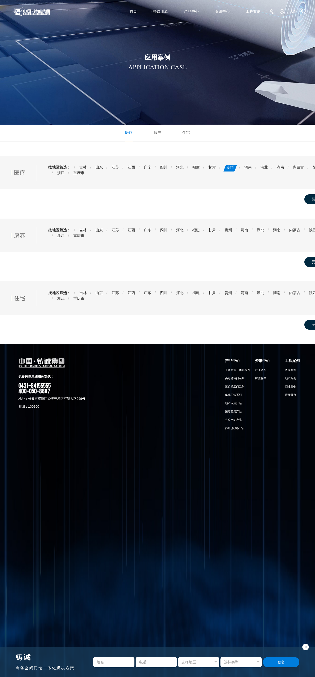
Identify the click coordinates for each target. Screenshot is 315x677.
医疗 (129, 133)
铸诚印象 (160, 11)
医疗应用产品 (233, 411)
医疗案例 (290, 370)
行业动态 (260, 370)
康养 (157, 133)
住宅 (186, 133)
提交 (281, 662)
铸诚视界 (260, 378)
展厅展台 (290, 395)
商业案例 (290, 386)
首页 (133, 11)
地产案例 (290, 378)
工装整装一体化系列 (237, 370)
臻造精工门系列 (234, 386)
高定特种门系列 (234, 378)
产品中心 (191, 11)
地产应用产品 (233, 403)
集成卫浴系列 (233, 395)
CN (294, 11)
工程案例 (253, 11)
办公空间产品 (233, 419)
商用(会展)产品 (234, 428)
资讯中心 (222, 11)
